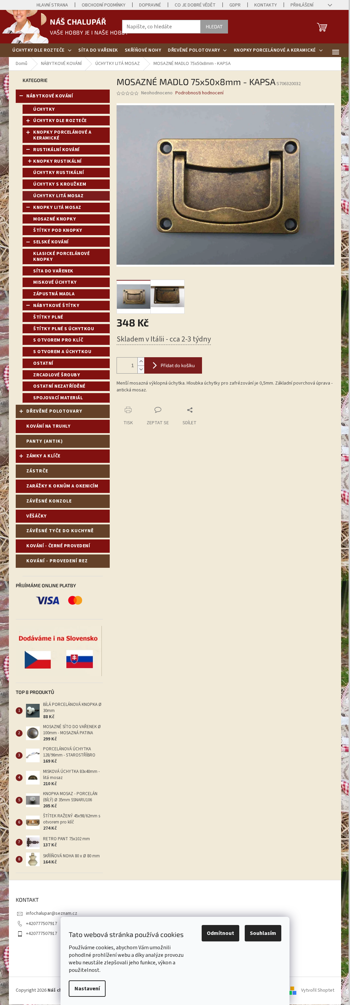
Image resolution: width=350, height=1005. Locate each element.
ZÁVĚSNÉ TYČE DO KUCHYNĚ (60, 530)
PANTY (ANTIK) (44, 441)
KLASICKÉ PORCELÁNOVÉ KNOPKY (61, 256)
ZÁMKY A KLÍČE (43, 456)
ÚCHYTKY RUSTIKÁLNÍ (58, 172)
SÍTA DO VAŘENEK (53, 271)
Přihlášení (302, 5)
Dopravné (150, 5)
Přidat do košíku (178, 365)
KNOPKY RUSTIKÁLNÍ (57, 161)
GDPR (235, 5)
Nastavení (87, 988)
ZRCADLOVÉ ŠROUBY (56, 375)
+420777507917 (41, 923)
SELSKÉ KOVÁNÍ (51, 242)
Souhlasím (263, 933)
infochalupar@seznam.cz (51, 913)
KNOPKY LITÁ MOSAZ (57, 207)
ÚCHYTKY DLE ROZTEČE (60, 120)
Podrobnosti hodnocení (199, 93)
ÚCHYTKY (44, 109)
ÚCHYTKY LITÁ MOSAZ (58, 195)
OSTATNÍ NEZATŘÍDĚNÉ (59, 386)
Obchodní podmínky (103, 5)
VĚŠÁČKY (36, 516)
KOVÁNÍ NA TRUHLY (48, 426)
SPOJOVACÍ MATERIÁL (58, 397)
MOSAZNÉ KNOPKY (54, 219)
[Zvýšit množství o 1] (140, 361)
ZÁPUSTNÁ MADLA (54, 294)
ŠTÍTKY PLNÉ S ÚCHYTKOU (63, 328)
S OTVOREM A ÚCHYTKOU (62, 351)
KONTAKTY (265, 5)
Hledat (214, 26)
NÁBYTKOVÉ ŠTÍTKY (56, 305)
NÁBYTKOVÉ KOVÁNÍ (49, 96)
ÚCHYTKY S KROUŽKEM (59, 184)
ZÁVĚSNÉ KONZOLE (49, 501)
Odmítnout (220, 933)
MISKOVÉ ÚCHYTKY (55, 282)
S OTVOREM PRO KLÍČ (58, 340)
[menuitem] (42, 50)
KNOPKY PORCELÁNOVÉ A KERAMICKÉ (62, 135)
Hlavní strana (52, 5)
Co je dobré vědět (195, 5)
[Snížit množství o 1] (140, 369)
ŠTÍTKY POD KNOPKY (57, 230)
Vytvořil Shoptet (317, 990)
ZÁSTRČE (37, 471)
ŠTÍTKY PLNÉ (48, 317)
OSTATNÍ (43, 363)
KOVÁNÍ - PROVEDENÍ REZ (57, 561)
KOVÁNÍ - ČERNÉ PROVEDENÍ (58, 545)
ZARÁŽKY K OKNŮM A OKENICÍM (62, 486)
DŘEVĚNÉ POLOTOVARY (54, 411)
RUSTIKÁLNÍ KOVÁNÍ (56, 149)
